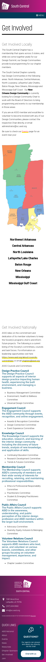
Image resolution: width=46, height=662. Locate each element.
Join (4, 658)
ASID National (8, 631)
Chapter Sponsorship (11, 651)
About (4, 635)
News (4, 643)
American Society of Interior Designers (5, 6)
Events (5, 639)
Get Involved (7, 654)
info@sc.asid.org (13, 610)
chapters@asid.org (31, 360)
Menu (41, 15)
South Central (20, 6)
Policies (33, 616)
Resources (6, 647)
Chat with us (30, 654)
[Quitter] (40, 627)
